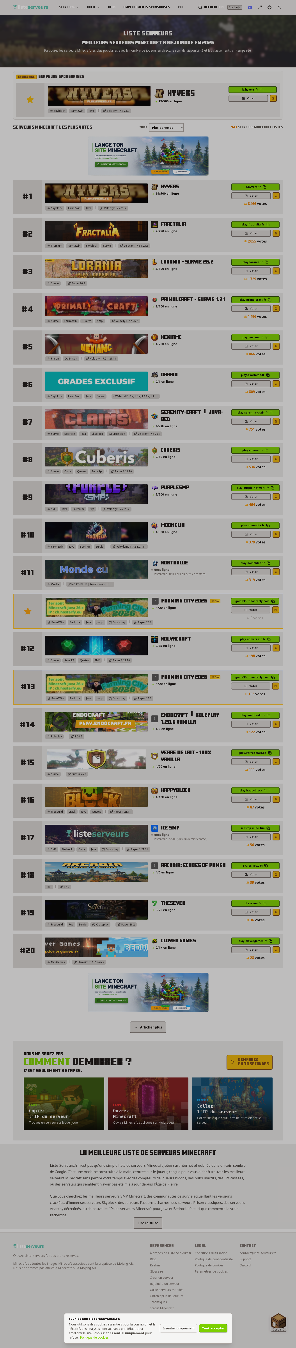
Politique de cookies (94, 1337)
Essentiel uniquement (179, 1328)
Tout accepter (213, 1328)
